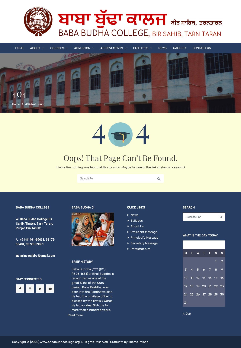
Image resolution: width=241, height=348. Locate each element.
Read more (75, 315)
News (162, 48)
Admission (82, 48)
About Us (137, 226)
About (35, 48)
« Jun (187, 313)
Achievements (111, 48)
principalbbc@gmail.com (37, 255)
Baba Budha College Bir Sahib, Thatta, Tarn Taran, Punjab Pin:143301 (34, 223)
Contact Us (202, 48)
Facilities (140, 48)
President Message (144, 232)
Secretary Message (144, 243)
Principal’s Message (144, 237)
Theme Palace (138, 342)
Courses (57, 48)
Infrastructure (140, 249)
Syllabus (137, 220)
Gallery (179, 48)
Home (19, 48)
